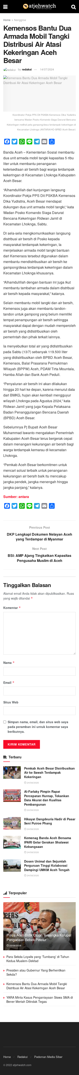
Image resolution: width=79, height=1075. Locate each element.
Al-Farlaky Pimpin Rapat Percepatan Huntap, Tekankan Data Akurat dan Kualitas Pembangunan (46, 798)
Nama (9, 662)
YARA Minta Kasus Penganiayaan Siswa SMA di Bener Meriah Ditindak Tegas (39, 999)
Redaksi (22, 1057)
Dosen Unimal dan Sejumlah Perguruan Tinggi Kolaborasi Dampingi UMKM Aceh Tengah (47, 865)
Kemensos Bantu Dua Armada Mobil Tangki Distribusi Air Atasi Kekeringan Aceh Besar (36, 986)
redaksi (27, 69)
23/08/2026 (15, 945)
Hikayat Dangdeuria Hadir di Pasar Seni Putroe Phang (49, 821)
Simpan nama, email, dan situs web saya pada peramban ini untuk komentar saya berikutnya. (38, 727)
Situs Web (10, 702)
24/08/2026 (32, 782)
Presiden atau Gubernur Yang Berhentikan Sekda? (35, 972)
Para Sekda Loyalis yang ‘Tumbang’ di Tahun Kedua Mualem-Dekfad (37, 958)
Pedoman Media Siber (48, 1057)
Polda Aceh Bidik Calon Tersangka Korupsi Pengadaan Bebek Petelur (39, 937)
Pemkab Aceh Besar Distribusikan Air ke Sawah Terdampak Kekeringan (49, 772)
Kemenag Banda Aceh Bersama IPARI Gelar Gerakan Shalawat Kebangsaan (47, 842)
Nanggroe (20, 20)
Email (8, 682)
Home (7, 20)
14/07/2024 (47, 69)
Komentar (12, 607)
